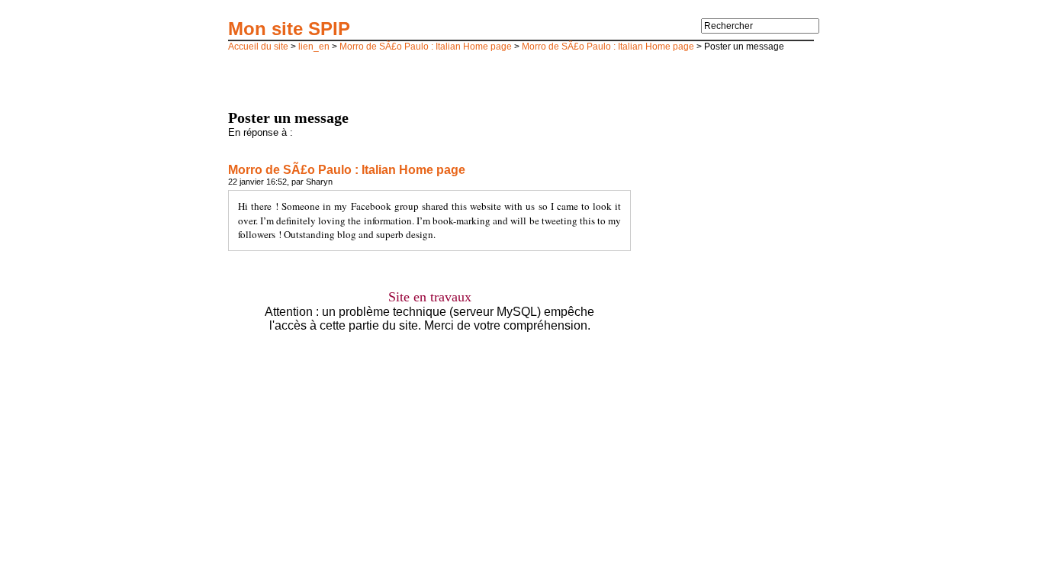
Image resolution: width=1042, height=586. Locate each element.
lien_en (314, 46)
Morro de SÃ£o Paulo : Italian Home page (425, 46)
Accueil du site (258, 46)
